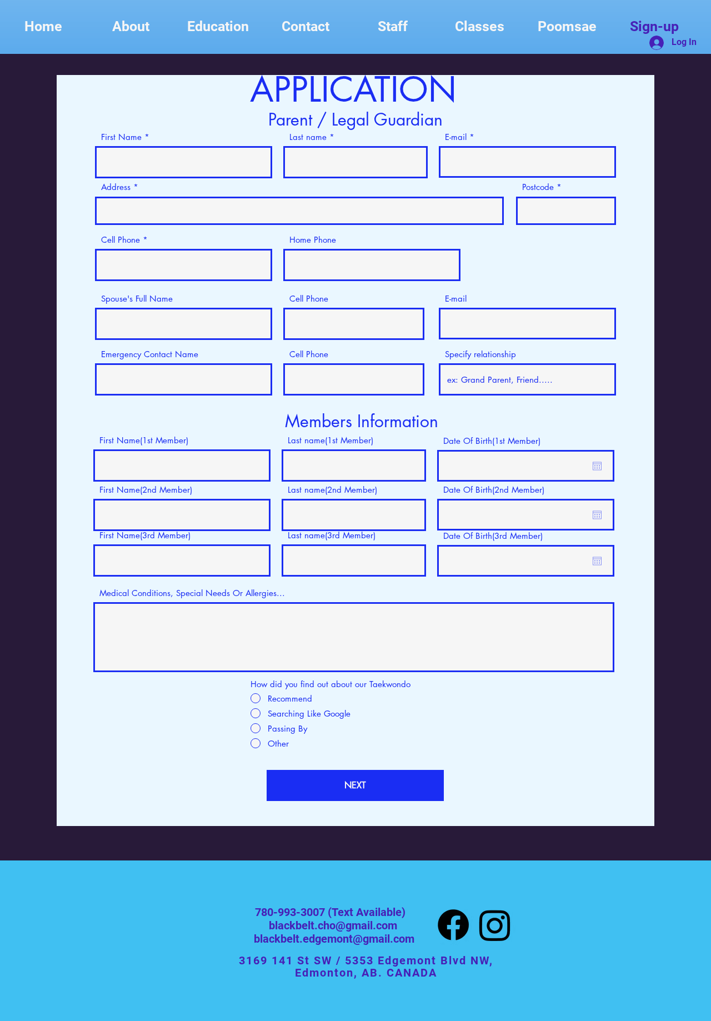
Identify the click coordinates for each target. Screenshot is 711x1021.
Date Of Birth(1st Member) (491, 441)
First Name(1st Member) (143, 440)
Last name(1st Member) (330, 440)
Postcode (538, 187)
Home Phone (312, 240)
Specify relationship (480, 354)
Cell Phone (120, 240)
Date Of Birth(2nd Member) (493, 490)
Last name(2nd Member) (332, 490)
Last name (308, 137)
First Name (121, 137)
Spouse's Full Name (137, 298)
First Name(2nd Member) (145, 490)
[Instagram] (494, 924)
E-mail (456, 137)
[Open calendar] (597, 466)
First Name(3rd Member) (145, 535)
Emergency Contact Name (149, 354)
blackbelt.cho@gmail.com (333, 925)
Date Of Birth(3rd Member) (493, 536)
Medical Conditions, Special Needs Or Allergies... (192, 593)
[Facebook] (453, 924)
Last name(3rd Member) (331, 535)
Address (116, 187)
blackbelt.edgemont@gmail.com (334, 938)
